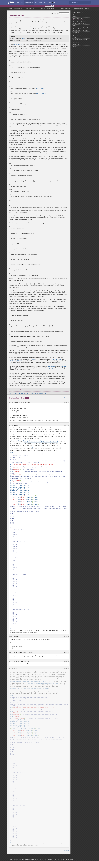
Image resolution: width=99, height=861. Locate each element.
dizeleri (24, 38)
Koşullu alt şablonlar (78, 41)
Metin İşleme (29, 8)
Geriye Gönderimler (77, 35)
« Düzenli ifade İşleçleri (64, 8)
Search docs (75, 2)
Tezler (74, 37)
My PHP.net (43, 859)
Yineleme (75, 34)
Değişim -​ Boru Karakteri (79, 28)
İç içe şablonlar (76, 44)
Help (45, 2)
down (12, 402)
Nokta (74, 25)
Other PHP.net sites (59, 859)
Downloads (20, 2)
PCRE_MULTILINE (56, 359)
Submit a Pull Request (32, 393)
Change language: (54, 13)
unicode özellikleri (40, 88)
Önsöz (10, 8)
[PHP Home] (11, 2)
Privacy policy (69, 859)
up (9, 402)
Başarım (75, 46)
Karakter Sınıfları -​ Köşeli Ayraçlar (81, 27)
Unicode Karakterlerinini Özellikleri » (81, 8)
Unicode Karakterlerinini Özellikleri (81, 21)
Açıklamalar (76, 42)
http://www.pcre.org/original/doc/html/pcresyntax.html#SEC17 (41, 441)
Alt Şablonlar (76, 32)
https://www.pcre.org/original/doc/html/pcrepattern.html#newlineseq (29, 447)
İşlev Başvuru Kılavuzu (18, 8)
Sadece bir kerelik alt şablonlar (80, 39)
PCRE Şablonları (41, 8)
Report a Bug (42, 393)
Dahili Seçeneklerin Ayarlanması (80, 30)
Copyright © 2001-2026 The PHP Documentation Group (24, 859)
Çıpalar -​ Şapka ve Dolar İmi (79, 23)
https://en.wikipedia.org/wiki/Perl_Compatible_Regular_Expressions (28, 440)
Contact (50, 859)
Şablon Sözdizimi (50, 8)
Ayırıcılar (75, 16)
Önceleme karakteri (78, 20)
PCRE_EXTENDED (18, 44)
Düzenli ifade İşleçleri (78, 18)
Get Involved (38, 2)
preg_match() (51, 366)
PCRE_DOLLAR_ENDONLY (15, 361)
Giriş (74, 14)
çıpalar (33, 359)
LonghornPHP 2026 (49, 5)
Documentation (29, 2)
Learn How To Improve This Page (17, 393)
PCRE (34, 8)
